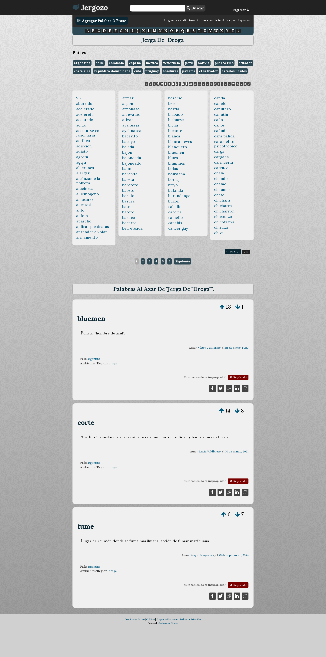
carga (219, 151)
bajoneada (131, 158)
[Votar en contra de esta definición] (237, 307)
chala (219, 173)
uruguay (152, 71)
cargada (221, 157)
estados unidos (234, 71)
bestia (173, 109)
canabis (175, 223)
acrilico (83, 140)
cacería (175, 212)
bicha (173, 125)
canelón (221, 103)
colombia (116, 63)
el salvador (208, 71)
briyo (173, 185)
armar (128, 98)
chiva (219, 233)
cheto (219, 195)
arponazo (131, 109)
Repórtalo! (240, 377)
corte (86, 422)
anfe (80, 210)
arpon (127, 103)
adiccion (84, 146)
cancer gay (178, 228)
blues (173, 158)
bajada (128, 147)
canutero (222, 109)
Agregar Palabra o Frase (103, 20)
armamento (87, 237)
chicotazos (224, 222)
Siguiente (182, 261)
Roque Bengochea (202, 555)
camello (175, 217)
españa (135, 63)
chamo (220, 184)
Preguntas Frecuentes (167, 619)
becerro (129, 223)
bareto (128, 190)
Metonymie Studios (168, 623)
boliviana (176, 174)
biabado (175, 114)
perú (189, 63)
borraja (175, 179)
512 (79, 98)
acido (81, 125)
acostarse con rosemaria (89, 132)
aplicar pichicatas (92, 226)
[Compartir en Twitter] (221, 388)
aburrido (84, 103)
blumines (176, 163)
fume (86, 526)
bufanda (175, 190)
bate (126, 206)
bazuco (128, 217)
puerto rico (224, 63)
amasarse (85, 199)
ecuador (245, 63)
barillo (128, 195)
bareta (128, 179)
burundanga (179, 195)
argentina (82, 63)
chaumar (222, 189)
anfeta (82, 215)
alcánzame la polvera (88, 180)
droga (113, 363)
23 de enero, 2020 (236, 347)
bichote (175, 130)
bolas (173, 168)
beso (172, 103)
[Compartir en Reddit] (229, 388)
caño (218, 119)
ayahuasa (130, 125)
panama (188, 71)
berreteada (132, 228)
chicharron (224, 211)
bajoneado (131, 163)
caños (219, 125)
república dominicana (112, 71)
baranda (130, 174)
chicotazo (223, 216)
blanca (174, 136)
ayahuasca (131, 130)
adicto (82, 151)
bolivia (204, 63)
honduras (170, 71)
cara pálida (224, 136)
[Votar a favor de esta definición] (222, 307)
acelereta (85, 114)
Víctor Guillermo (209, 347)
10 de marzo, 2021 (236, 451)
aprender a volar (91, 232)
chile (100, 63)
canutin (221, 114)
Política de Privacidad (190, 619)
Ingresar (240, 10)
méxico (152, 63)
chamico (222, 178)
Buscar (197, 8)
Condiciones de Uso (135, 619)
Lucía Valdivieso (210, 451)
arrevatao (131, 114)
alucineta (85, 188)
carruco (221, 168)
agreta (82, 157)
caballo (175, 206)
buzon (174, 201)
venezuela (171, 63)
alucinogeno (87, 194)
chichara (222, 200)
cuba (138, 71)
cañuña (221, 130)
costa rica (82, 71)
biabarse (176, 119)
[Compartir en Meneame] (245, 388)
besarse (175, 98)
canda (219, 98)
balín (126, 168)
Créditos (150, 619)
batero (128, 212)
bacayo (128, 141)
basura (128, 201)
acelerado (85, 109)
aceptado (84, 119)
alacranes (85, 168)
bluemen (176, 152)
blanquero (177, 147)
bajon (127, 152)
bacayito (130, 136)
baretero (130, 185)
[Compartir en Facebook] (212, 388)
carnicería (223, 162)
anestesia (85, 204)
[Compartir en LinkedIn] (237, 388)
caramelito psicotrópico (226, 143)
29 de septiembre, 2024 (233, 555)
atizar (127, 119)
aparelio (84, 221)
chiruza (221, 227)
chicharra (223, 205)
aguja (81, 162)
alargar (83, 173)
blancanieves (180, 141)
